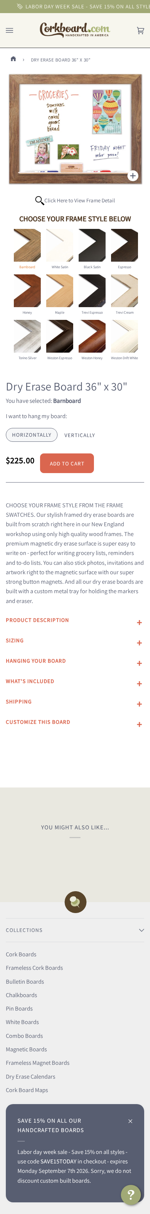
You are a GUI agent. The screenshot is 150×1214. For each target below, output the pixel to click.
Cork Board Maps (27, 1090)
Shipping (19, 701)
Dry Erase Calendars (30, 1076)
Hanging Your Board (36, 660)
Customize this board (38, 721)
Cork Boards (21, 954)
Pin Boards (19, 1008)
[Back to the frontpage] (15, 59)
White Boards (22, 1022)
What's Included (30, 681)
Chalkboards (21, 995)
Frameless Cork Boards (34, 968)
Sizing (15, 640)
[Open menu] (17, 30)
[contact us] (131, 1195)
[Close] (133, 1117)
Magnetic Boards (26, 1049)
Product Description (37, 619)
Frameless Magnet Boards (38, 1063)
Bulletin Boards (25, 981)
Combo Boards (24, 1036)
